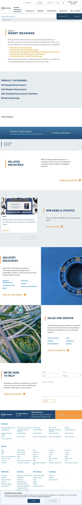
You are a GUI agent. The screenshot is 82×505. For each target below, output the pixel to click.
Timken (67, 452)
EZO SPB (35, 456)
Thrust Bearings (69, 436)
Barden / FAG (68, 458)
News (5, 288)
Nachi (18, 456)
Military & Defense (6, 484)
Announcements (53, 479)
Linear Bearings (37, 429)
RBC (34, 450)
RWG (34, 460)
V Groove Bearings (6, 438)
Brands (41, 11)
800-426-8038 (73, 3)
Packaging (20, 479)
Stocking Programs (22, 484)
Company (28, 2)
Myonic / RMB (21, 454)
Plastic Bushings (37, 433)
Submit (45, 401)
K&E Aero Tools (21, 452)
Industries (51, 11)
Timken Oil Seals (5, 458)
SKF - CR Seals (53, 458)
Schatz (51, 454)
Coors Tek (4, 460)
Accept (34, 501)
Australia (70, 341)
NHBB (2, 452)
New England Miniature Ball (39, 463)
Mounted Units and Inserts (8, 16)
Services (63, 11)
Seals (2, 436)
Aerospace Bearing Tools (8, 427)
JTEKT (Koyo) (21, 450)
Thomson (3, 462)
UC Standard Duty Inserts (13, 85)
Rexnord (35, 454)
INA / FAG (67, 450)
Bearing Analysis (21, 481)
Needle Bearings (21, 433)
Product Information (38, 475)
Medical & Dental (6, 479)
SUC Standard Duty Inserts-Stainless (19, 94)
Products (30, 11)
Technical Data (9, 285)
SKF (2, 454)
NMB (2, 450)
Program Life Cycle (22, 488)
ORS (34, 458)
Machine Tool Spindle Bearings (55, 430)
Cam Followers (5, 429)
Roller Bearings (69, 433)
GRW (66, 456)
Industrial (3, 477)
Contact (50, 2)
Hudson (67, 454)
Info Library (75, 11)
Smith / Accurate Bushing (8, 456)
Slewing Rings (21, 436)
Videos (23, 283)
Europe (69, 343)
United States (52, 338)
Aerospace (4, 475)
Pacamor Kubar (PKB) (23, 462)
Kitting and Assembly (23, 490)
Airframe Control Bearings (24, 427)
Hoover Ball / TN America (24, 460)
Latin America (52, 343)
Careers (51, 477)
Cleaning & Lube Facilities (24, 475)
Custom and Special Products (22, 430)
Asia (67, 338)
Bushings (67, 427)
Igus (18, 458)
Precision (3, 481)
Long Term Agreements (23, 486)
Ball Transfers (53, 427)
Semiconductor (5, 486)
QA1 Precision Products (71, 462)
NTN (66, 460)
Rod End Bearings (54, 433)
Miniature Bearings (70, 429)
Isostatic (51, 452)
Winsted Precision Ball (55, 462)
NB (50, 456)
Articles (24, 280)
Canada (50, 341)
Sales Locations (39, 2)
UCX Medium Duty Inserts (14, 89)
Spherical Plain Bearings (40, 436)
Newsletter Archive (29, 286)
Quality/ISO (20, 477)
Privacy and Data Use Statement (41, 496)
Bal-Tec (51, 460)
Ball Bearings (36, 427)
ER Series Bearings (10, 98)
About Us (51, 475)
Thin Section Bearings (55, 436)
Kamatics (51, 450)
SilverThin (36, 452)
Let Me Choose (53, 501)
